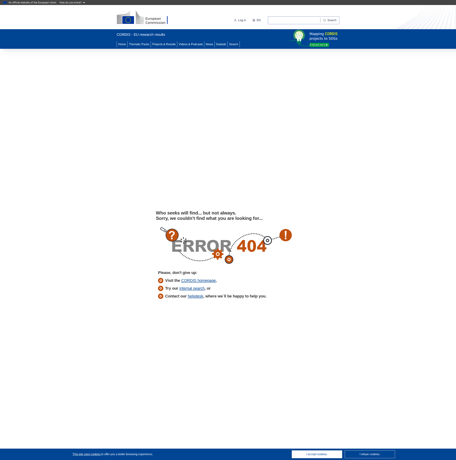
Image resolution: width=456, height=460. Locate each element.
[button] (257, 20)
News (209, 44)
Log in (242, 20)
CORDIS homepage (198, 280)
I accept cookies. (316, 454)
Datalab (221, 44)
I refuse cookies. (370, 454)
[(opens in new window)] (145, 18)
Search (233, 44)
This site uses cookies (86, 454)
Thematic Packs (139, 44)
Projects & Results (164, 44)
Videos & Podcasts (191, 44)
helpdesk (195, 296)
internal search (192, 288)
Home (122, 44)
